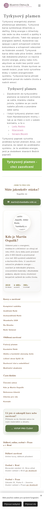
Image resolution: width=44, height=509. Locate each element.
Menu (39, 5)
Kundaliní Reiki (10, 349)
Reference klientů (11, 392)
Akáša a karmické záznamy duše (18, 354)
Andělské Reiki (10, 311)
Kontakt (7, 401)
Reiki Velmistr (9, 330)
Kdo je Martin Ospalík (13, 387)
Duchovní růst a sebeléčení (16, 363)
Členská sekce (10, 383)
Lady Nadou (18, 126)
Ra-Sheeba (8, 325)
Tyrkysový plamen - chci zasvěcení (22, 164)
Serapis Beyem (20, 134)
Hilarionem (17, 130)
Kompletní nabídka (12, 306)
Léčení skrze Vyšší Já (13, 359)
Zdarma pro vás (10, 397)
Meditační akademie (12, 368)
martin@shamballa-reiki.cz (24, 202)
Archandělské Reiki (12, 316)
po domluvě (31, 471)
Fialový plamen (10, 344)
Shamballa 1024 (10, 320)
